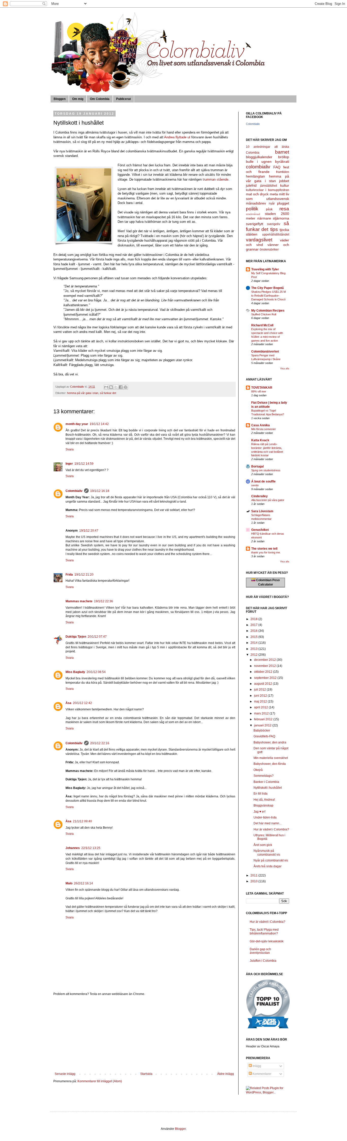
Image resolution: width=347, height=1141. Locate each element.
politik (252, 208)
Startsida (146, 1074)
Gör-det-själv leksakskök (266, 941)
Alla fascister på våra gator (267, 500)
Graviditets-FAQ (264, 736)
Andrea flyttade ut (177, 137)
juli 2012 (260, 689)
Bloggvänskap (263, 805)
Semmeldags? (264, 776)
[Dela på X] (115, 387)
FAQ (276, 167)
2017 (254, 625)
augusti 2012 (263, 683)
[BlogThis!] (111, 387)
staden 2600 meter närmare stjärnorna (267, 216)
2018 (254, 619)
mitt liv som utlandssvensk (267, 196)
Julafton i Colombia (263, 960)
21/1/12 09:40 (82, 821)
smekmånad (253, 214)
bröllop (283, 157)
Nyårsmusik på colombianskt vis (267, 852)
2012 (254, 654)
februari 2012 (263, 719)
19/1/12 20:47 (88, 530)
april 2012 (261, 707)
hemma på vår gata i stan (82, 392)
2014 (254, 643)
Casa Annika (260, 425)
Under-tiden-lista (265, 817)
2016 (254, 631)
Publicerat (123, 99)
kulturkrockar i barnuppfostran (267, 190)
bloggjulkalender (259, 157)
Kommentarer (261, 1074)
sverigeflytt (254, 224)
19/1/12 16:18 (99, 491)
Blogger (180, 1129)
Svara (70, 449)
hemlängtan (255, 176)
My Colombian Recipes (268, 310)
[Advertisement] (144, 1034)
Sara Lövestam (262, 511)
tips (274, 229)
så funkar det (108, 392)
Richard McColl (262, 325)
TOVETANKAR (261, 387)
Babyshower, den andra (270, 742)
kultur (284, 185)
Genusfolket (260, 530)
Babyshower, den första (270, 764)
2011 (254, 875)
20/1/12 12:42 (82, 703)
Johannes (73, 848)
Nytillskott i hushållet (268, 787)
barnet (282, 152)
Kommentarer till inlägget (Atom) (99, 1081)
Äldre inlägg (225, 1074)
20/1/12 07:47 (97, 636)
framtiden (282, 172)
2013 (254, 649)
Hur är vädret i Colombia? (271, 829)
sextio (255, 485)
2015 (254, 637)
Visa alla (284, 368)
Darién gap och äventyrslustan (260, 951)
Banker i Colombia (266, 782)
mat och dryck (257, 194)
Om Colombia (99, 99)
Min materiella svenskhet (271, 758)
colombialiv (258, 166)
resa (284, 208)
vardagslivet (259, 239)
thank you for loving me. (266, 552)
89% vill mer (258, 391)
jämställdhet (268, 185)
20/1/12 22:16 (99, 743)
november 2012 (265, 666)
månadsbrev (256, 203)
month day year (77, 424)
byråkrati (282, 161)
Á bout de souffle (263, 481)
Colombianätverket (265, 351)
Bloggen (60, 99)
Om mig (77, 99)
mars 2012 (262, 713)
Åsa (68, 703)
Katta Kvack (260, 440)
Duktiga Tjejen (76, 636)
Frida (69, 574)
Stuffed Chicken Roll (263, 314)
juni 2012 (261, 695)
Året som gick (263, 845)
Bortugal (257, 466)
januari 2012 (263, 725)
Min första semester (263, 429)
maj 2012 (261, 701)
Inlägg (256, 1066)
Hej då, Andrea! (264, 799)
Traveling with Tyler (265, 269)
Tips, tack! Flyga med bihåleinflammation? (264, 931)
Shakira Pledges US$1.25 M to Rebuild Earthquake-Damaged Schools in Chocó (268, 295)
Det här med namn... (267, 823)
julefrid (251, 185)
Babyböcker (262, 730)
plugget (283, 203)
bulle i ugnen (259, 161)
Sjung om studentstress (265, 470)
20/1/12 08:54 (96, 672)
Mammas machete (79, 601)
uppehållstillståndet (275, 234)
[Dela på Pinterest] (125, 387)
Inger (69, 463)
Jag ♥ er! (259, 811)
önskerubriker (269, 249)
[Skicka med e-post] (106, 387)
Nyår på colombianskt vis (271, 860)
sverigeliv (273, 224)
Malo (69, 883)
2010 (254, 881)
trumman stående (215, 179)
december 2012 (265, 660)
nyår (272, 203)
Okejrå (258, 770)
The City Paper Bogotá (267, 288)
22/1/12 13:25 (90, 848)
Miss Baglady (75, 672)
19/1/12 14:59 (83, 463)
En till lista (260, 793)
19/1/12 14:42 (99, 424)
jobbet (284, 181)
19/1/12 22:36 (103, 601)
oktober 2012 (263, 672)
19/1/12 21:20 (83, 574)
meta (274, 194)
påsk (269, 209)
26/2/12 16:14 (83, 883)
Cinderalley (259, 496)
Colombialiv (74, 491)
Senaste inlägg (65, 1074)
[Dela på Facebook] (120, 387)
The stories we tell (264, 548)
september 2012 (265, 678)
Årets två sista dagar (267, 866)
